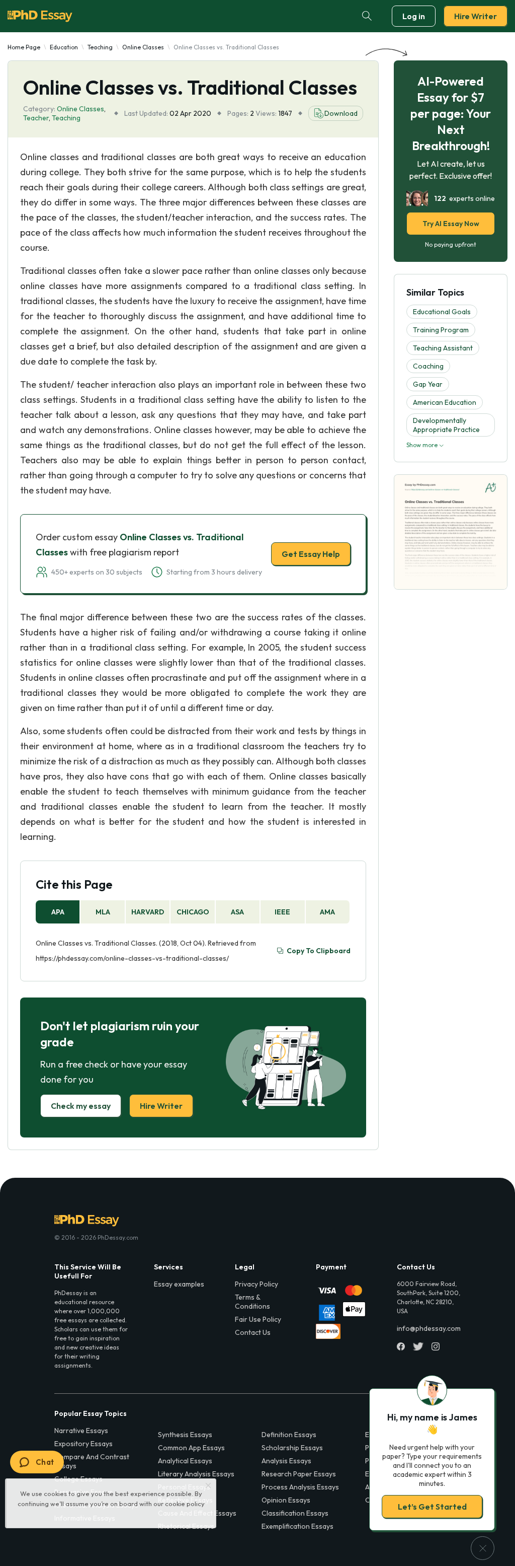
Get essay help (113, 853)
